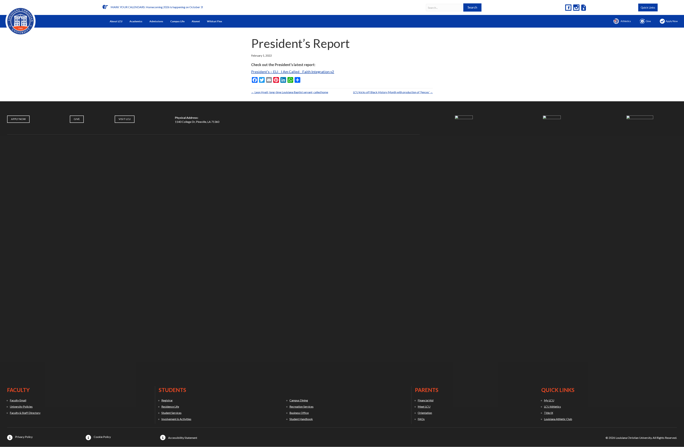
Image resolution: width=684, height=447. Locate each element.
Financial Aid (425, 400)
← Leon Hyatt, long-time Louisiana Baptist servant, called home (289, 92)
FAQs (421, 419)
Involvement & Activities (176, 419)
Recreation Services (301, 406)
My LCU (549, 400)
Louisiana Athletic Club (558, 419)
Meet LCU (424, 406)
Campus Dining (298, 400)
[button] (472, 7)
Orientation (425, 412)
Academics (135, 21)
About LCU (116, 21)
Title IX (548, 412)
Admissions (156, 21)
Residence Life (170, 406)
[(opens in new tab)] (464, 248)
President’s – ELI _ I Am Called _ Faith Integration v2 (292, 71)
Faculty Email (18, 400)
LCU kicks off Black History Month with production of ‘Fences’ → (393, 92)
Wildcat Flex (214, 21)
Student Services (171, 412)
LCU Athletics (552, 406)
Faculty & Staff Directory (25, 412)
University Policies (21, 406)
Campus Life (177, 21)
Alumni (196, 21)
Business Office (299, 412)
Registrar (167, 400)
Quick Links (648, 7)
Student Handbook (301, 419)
